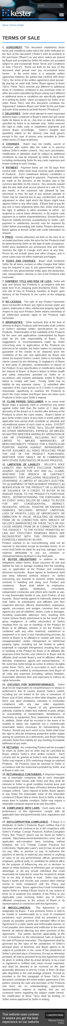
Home (5, 25)
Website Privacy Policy (56, 1021)
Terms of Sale (17, 25)
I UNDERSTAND (54, 1015)
